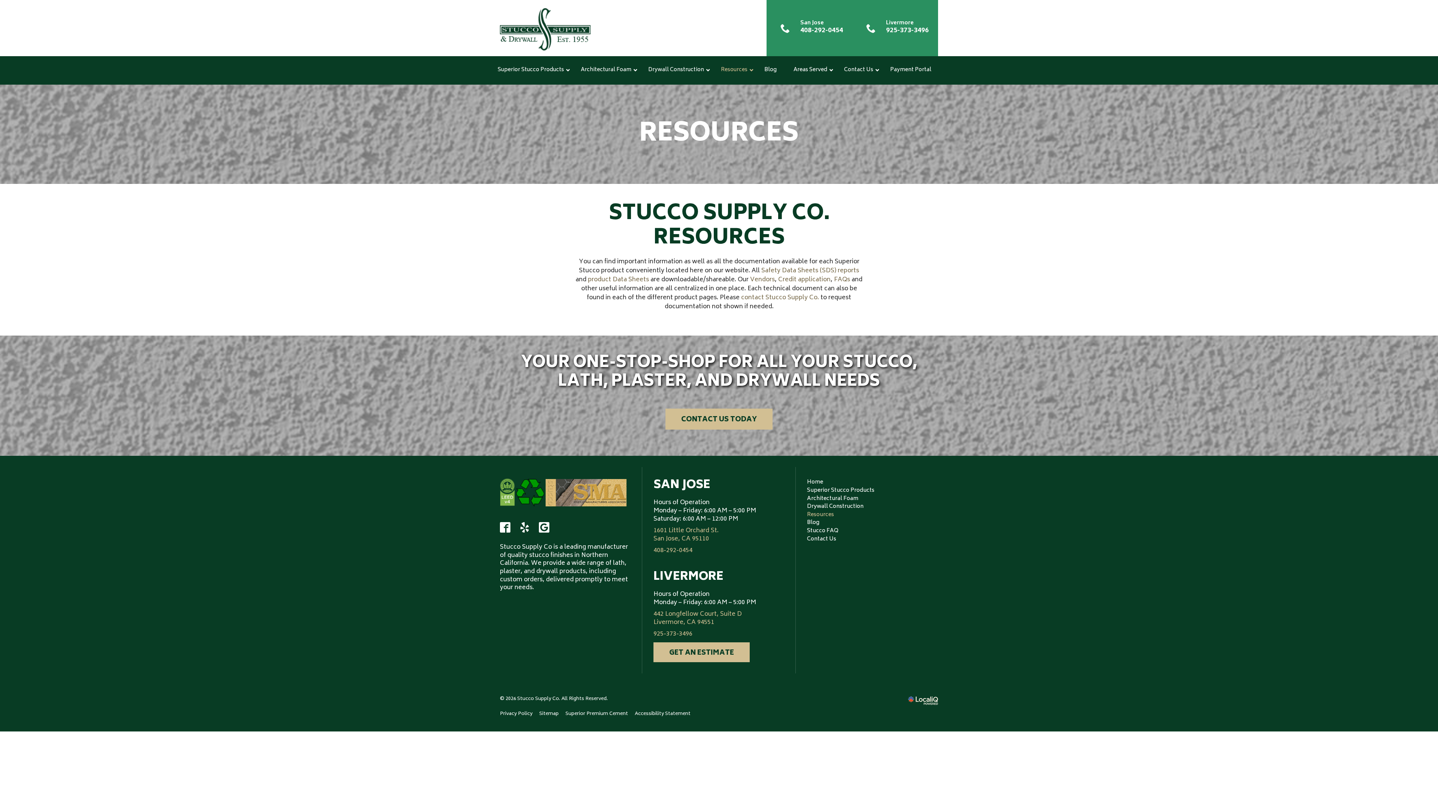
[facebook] (505, 527)
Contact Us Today (719, 420)
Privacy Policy (516, 714)
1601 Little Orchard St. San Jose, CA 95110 (686, 534)
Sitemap (549, 714)
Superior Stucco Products (840, 490)
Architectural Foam (832, 498)
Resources (719, 131)
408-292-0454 (672, 551)
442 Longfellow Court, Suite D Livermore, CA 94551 (697, 618)
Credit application (804, 280)
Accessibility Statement (663, 714)
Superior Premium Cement (596, 714)
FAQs (842, 280)
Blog (813, 522)
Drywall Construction (835, 506)
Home (815, 482)
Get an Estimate (701, 653)
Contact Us (821, 539)
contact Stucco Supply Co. (780, 298)
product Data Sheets (618, 280)
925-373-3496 (672, 634)
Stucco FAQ (822, 531)
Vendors (762, 280)
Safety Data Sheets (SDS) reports (810, 271)
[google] (544, 527)
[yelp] (524, 527)
